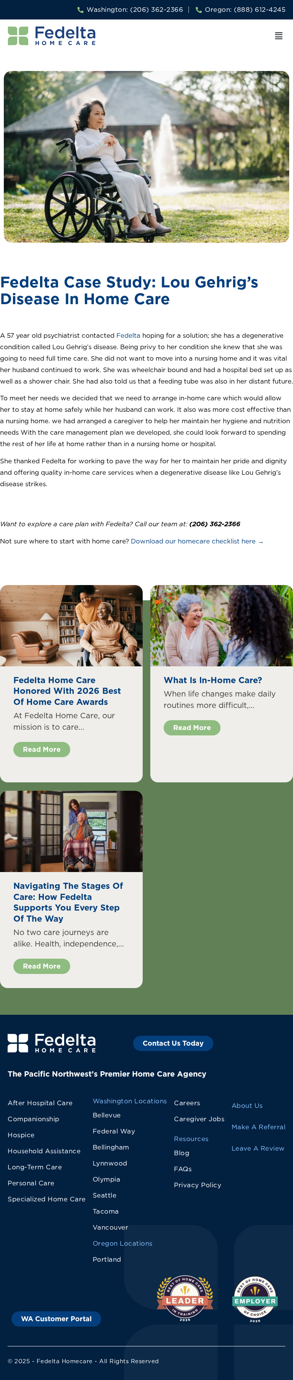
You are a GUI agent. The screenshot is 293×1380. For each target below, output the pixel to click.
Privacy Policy (197, 1185)
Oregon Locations (123, 1243)
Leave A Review (258, 1148)
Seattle (105, 1195)
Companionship (34, 1119)
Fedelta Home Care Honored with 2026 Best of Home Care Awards (67, 691)
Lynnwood (110, 1163)
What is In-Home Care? (213, 680)
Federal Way (114, 1131)
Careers (187, 1103)
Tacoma (106, 1211)
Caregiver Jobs (199, 1119)
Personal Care (31, 1183)
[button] (278, 36)
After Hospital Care (40, 1103)
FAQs (183, 1169)
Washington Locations (130, 1101)
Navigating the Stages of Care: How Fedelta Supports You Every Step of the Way (68, 902)
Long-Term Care (35, 1167)
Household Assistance (44, 1151)
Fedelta (128, 335)
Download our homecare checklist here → (197, 541)
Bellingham (111, 1147)
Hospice (21, 1135)
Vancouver (111, 1227)
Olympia (107, 1179)
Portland (107, 1259)
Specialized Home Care (47, 1199)
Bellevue (107, 1115)
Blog (181, 1153)
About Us (247, 1105)
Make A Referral (259, 1127)
